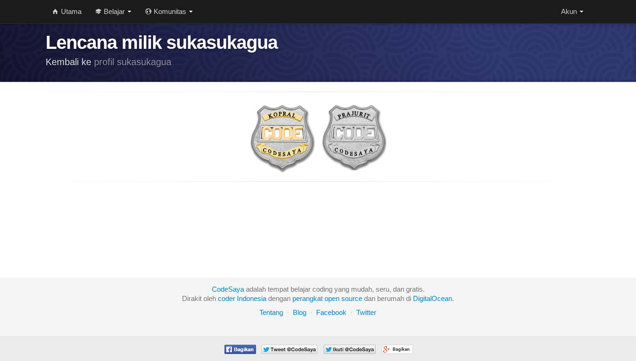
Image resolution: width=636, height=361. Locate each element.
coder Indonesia (242, 298)
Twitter (366, 312)
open (332, 298)
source (351, 298)
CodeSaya (228, 289)
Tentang (271, 312)
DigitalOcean (432, 298)
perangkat (307, 298)
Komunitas (170, 11)
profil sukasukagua (132, 62)
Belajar (114, 11)
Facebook (331, 312)
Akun (570, 11)
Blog (299, 312)
